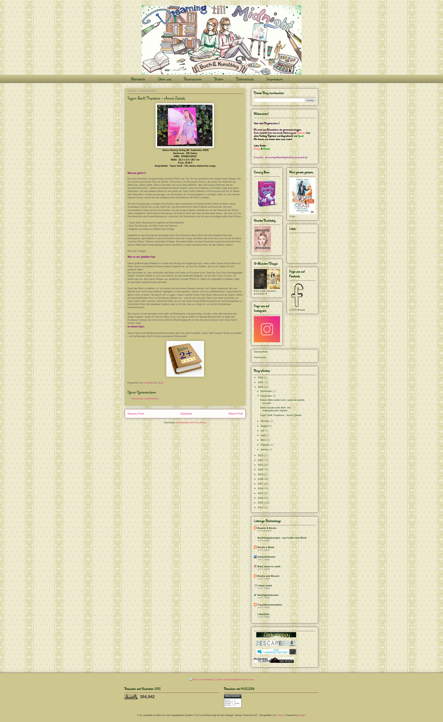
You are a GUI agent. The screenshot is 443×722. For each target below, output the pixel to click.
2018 (261, 479)
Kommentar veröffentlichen (145, 398)
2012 (261, 507)
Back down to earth (269, 566)
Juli (263, 430)
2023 (261, 455)
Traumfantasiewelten (269, 604)
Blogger (301, 715)
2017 (261, 483)
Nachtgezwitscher (268, 595)
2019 (261, 474)
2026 (261, 377)
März (264, 440)
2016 (261, 488)
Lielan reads (264, 585)
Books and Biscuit (268, 576)
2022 (261, 460)
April (263, 435)
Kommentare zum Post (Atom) (191, 422)
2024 (261, 387)
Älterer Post (235, 413)
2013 (261, 502)
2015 (261, 493)
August (265, 426)
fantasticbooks (266, 556)
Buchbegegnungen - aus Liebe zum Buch (282, 537)
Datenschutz (245, 79)
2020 (261, 469)
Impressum (274, 79)
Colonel (280, 715)
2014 (261, 498)
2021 (261, 464)
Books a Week (265, 547)
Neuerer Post (136, 413)
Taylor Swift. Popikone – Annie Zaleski (280, 415)
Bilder (218, 79)
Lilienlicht (263, 614)
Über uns (164, 79)
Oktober (265, 421)
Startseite (138, 79)
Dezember (267, 391)
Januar (265, 449)
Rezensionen (193, 79)
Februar (265, 444)
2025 (261, 382)
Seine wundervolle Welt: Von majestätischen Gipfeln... (275, 409)
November (267, 395)
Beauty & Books (267, 528)
